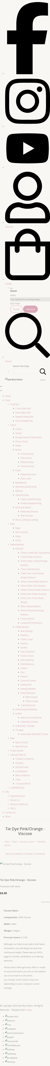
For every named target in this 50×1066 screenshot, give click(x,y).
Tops (17, 779)
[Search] (43, 371)
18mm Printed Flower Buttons (35, 589)
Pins (23, 672)
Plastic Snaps (32, 701)
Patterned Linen (28, 474)
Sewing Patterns (18, 754)
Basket (16, 309)
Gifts (12, 523)
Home (8, 396)
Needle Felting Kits (24, 416)
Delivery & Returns (19, 804)
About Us (14, 800)
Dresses (19, 762)
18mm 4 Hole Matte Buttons (34, 581)
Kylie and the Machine (31, 717)
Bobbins (25, 635)
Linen (18, 470)
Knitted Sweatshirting (31, 503)
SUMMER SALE (17, 787)
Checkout (30, 309)
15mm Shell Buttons (30, 569)
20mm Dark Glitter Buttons (34, 593)
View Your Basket (13, 853)
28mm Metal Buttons (31, 606)
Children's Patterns (24, 758)
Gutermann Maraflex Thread (34, 734)
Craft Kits (14, 404)
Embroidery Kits (23, 412)
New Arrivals (21, 746)
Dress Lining (21, 441)
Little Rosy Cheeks (29, 721)
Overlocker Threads (24, 725)
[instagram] (27, 126)
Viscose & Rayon (23, 507)
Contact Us (10, 812)
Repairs (24, 676)
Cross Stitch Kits (23, 408)
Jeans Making (27, 659)
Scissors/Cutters (28, 680)
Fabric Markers (28, 651)
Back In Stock (21, 742)
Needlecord (20, 482)
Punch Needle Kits (24, 420)
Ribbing (19, 490)
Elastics (24, 643)
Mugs (18, 536)
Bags (17, 527)
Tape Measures (28, 705)
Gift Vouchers (21, 532)
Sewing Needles (28, 688)
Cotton (18, 429)
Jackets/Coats (21, 767)
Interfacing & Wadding (26, 709)
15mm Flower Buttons (31, 556)
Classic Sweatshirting (31, 499)
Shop (7, 400)
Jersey (18, 449)
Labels (18, 713)
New (12, 738)
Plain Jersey (26, 457)
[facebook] (27, 73)
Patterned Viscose (29, 511)
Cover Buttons (27, 618)
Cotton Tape (27, 639)
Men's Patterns (22, 775)
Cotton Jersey (27, 453)
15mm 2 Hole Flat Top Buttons (35, 552)
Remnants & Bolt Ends (26, 486)
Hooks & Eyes (27, 655)
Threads (19, 729)
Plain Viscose (27, 515)
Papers (24, 668)
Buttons (19, 548)
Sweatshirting (22, 495)
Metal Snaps (32, 697)
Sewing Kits (26, 684)
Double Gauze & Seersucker (28, 437)
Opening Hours (17, 795)
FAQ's (13, 808)
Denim (18, 433)
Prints (18, 540)
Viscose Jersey (27, 466)
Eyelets (24, 647)
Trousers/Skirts (23, 783)
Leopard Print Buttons (31, 622)
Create (29, 1009)
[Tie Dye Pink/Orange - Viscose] (4, 872)
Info (7, 791)
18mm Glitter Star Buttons (33, 585)
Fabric (13, 424)
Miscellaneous (27, 664)
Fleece (18, 445)
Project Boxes (16, 750)
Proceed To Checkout (34, 853)
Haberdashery (17, 544)
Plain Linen (26, 478)
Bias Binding (27, 631)
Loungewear (21, 771)
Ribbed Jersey (27, 462)
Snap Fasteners (28, 692)
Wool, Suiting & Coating (26, 519)
